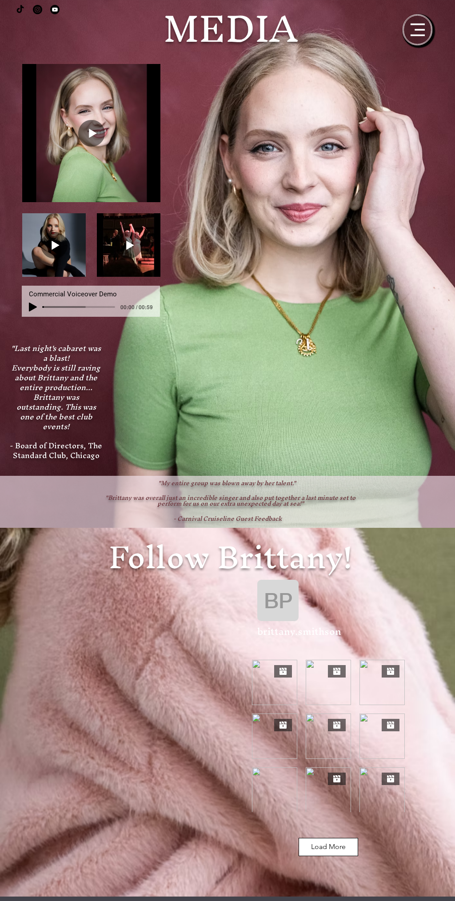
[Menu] (417, 29)
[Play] (33, 307)
